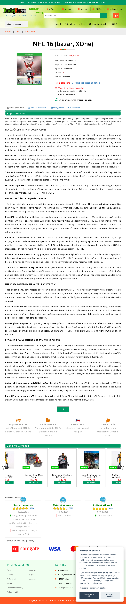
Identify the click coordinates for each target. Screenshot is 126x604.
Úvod (58, 24)
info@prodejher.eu (66, 587)
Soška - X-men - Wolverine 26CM (68, 476)
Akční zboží (70, 24)
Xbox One (30, 32)
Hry (18, 32)
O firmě (52, 9)
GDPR (114, 24)
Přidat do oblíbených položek (71, 88)
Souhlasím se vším (89, 595)
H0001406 (72, 64)
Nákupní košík (115, 9)
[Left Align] (103, 15)
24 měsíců (66, 76)
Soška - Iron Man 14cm (97, 476)
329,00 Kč (72, 60)
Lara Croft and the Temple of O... (39, 476)
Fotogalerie (58, 107)
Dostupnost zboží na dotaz (86, 82)
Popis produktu (16, 107)
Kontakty (68, 9)
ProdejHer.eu (61, 600)
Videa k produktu (38, 107)
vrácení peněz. (84, 100)
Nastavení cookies (110, 595)
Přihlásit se (99, 9)
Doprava (84, 9)
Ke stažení (75, 107)
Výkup (82, 24)
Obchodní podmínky (98, 24)
